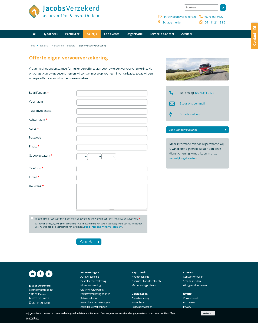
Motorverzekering (90, 285)
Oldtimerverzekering (92, 289)
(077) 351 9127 (213, 17)
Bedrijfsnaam (39, 93)
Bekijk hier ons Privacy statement (103, 226)
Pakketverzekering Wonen (95, 293)
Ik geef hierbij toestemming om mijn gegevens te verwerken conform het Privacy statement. (87, 218)
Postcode (35, 137)
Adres (34, 128)
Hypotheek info (141, 276)
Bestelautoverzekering (93, 281)
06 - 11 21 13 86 (215, 22)
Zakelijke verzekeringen (93, 306)
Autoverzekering (89, 276)
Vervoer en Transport (63, 45)
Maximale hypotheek (144, 285)
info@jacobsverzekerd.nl (180, 17)
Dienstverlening (141, 298)
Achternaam (38, 120)
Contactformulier (193, 276)
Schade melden (172, 22)
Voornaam (36, 101)
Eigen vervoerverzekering (183, 129)
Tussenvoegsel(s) (40, 111)
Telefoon (36, 168)
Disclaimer (189, 302)
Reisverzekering (89, 298)
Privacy (187, 306)
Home (32, 45)
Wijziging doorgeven (195, 285)
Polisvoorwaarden (142, 306)
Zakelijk (44, 45)
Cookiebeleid (190, 298)
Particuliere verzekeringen (95, 302)
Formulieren (138, 302)
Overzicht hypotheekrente (147, 281)
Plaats (34, 146)
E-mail (34, 177)
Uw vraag (36, 186)
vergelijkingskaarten (183, 158)
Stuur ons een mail (192, 103)
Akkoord (207, 313)
